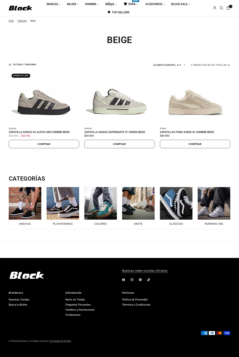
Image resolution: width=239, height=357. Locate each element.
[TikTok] (151, 280)
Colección (22, 21)
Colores (100, 223)
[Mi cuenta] (215, 8)
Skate (138, 223)
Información (73, 293)
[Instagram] (134, 280)
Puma (163, 128)
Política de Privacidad (134, 299)
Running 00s (214, 223)
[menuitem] (55, 4)
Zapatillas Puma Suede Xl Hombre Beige (187, 132)
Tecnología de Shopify (60, 341)
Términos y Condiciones (136, 304)
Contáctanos (72, 314)
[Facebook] (126, 280)
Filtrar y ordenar (24, 65)
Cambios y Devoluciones (79, 309)
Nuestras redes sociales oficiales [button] (145, 270)
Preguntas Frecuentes (78, 304)
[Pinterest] (143, 280)
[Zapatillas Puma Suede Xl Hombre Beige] (195, 97)
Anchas (25, 223)
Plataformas (63, 223)
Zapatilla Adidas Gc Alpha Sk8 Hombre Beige (39, 132)
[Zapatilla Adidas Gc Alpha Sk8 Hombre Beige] (44, 97)
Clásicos (176, 223)
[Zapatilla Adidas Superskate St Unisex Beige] (119, 97)
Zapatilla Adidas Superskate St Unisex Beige (114, 132)
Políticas (128, 293)
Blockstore (16, 293)
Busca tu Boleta (18, 304)
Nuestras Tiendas (19, 299)
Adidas (13, 128)
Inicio (11, 21)
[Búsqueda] (221, 8)
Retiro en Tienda (75, 299)
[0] (227, 8)
